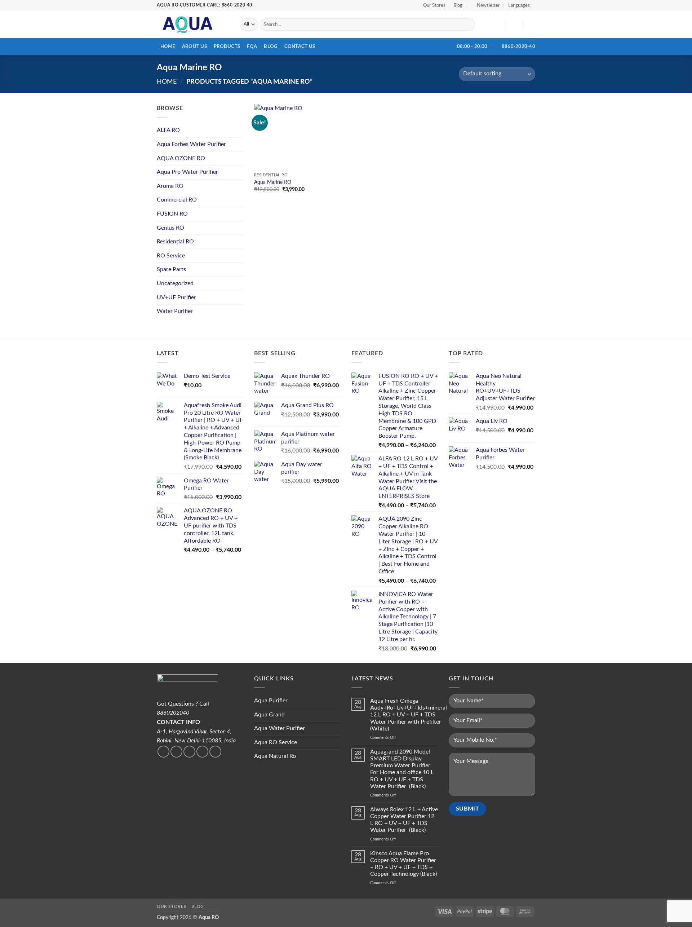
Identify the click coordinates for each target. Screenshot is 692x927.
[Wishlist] (496, 24)
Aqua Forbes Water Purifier (191, 144)
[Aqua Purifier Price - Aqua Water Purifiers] (193, 24)
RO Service (171, 256)
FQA (252, 46)
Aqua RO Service (275, 742)
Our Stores (434, 5)
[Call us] (202, 752)
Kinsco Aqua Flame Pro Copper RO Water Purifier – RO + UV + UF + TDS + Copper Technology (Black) (403, 864)
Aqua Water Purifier (279, 728)
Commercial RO (177, 200)
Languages (519, 5)
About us (194, 46)
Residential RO (175, 241)
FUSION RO (172, 214)
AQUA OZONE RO (181, 158)
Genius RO (170, 228)
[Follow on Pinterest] (215, 752)
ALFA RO (168, 130)
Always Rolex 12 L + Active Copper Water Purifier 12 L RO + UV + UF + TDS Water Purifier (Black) (404, 820)
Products (227, 46)
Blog (457, 5)
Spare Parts (171, 269)
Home (167, 46)
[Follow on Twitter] (176, 752)
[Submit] (468, 24)
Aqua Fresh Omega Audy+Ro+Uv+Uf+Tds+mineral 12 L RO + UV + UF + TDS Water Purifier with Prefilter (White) (408, 715)
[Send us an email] (189, 752)
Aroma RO (170, 186)
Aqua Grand (269, 715)
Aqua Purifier (271, 700)
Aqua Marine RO (272, 182)
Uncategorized (175, 283)
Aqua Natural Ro (275, 756)
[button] (485, 5)
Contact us (299, 46)
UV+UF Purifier (176, 297)
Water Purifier (175, 311)
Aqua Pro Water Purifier (187, 172)
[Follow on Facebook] (163, 752)
